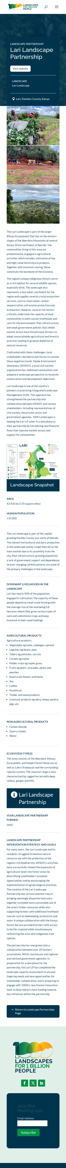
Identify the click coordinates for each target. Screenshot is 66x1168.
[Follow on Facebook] (24, 1083)
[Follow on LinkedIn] (41, 1083)
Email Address (25, 1118)
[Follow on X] (33, 1083)
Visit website (20, 68)
